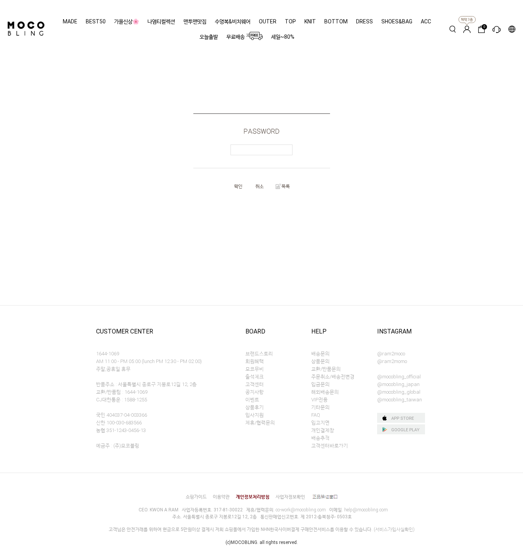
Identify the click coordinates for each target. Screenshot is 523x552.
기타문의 (320, 407)
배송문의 (320, 353)
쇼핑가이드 (196, 496)
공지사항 (254, 392)
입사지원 (254, 415)
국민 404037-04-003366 (121, 415)
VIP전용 (319, 399)
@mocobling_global (398, 392)
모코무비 (254, 369)
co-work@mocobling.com (301, 510)
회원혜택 (254, 361)
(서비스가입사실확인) (394, 529)
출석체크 (254, 377)
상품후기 (254, 407)
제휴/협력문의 (260, 423)
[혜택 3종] (467, 29)
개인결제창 (322, 430)
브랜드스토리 (259, 353)
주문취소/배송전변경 (333, 377)
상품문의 (320, 361)
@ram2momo (392, 361)
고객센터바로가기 (329, 446)
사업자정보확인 (290, 496)
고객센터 (254, 384)
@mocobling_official (399, 377)
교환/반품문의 (326, 369)
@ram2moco (391, 353)
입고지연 (320, 423)
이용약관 (221, 496)
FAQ (315, 415)
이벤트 (252, 399)
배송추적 (320, 438)
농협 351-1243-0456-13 (121, 430)
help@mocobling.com (366, 510)
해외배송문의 (325, 392)
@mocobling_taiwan (399, 399)
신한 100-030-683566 (119, 423)
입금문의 (320, 384)
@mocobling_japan (398, 384)
